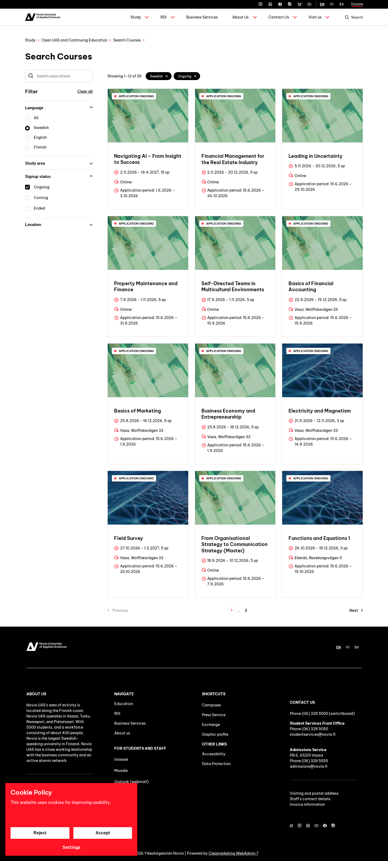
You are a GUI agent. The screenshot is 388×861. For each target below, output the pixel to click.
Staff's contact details (310, 799)
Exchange (211, 724)
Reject (40, 833)
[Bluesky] (299, 4)
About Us (240, 17)
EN (322, 4)
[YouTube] (309, 4)
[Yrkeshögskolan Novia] (42, 17)
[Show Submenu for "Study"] (147, 17)
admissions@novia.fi (308, 766)
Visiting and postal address (314, 793)
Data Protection (216, 763)
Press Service (213, 714)
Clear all (85, 91)
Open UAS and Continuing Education (74, 40)
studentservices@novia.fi (312, 734)
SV (341, 4)
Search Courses (127, 40)
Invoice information (307, 804)
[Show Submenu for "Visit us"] (327, 17)
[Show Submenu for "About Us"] (255, 17)
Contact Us (278, 17)
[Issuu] (290, 4)
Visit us (315, 17)
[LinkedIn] (270, 4)
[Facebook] (280, 4)
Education (123, 703)
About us (122, 733)
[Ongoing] (195, 76)
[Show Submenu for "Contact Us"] (295, 17)
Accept (103, 833)
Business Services (202, 17)
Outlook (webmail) (131, 781)
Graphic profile (215, 734)
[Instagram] (260, 4)
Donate (357, 4)
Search (357, 17)
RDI (163, 17)
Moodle (121, 770)
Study (135, 17)
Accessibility (213, 754)
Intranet (121, 759)
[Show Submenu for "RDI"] (172, 17)
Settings (71, 847)
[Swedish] (166, 76)
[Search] (30, 76)
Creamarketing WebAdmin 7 (233, 853)
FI (331, 4)
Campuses (211, 705)
